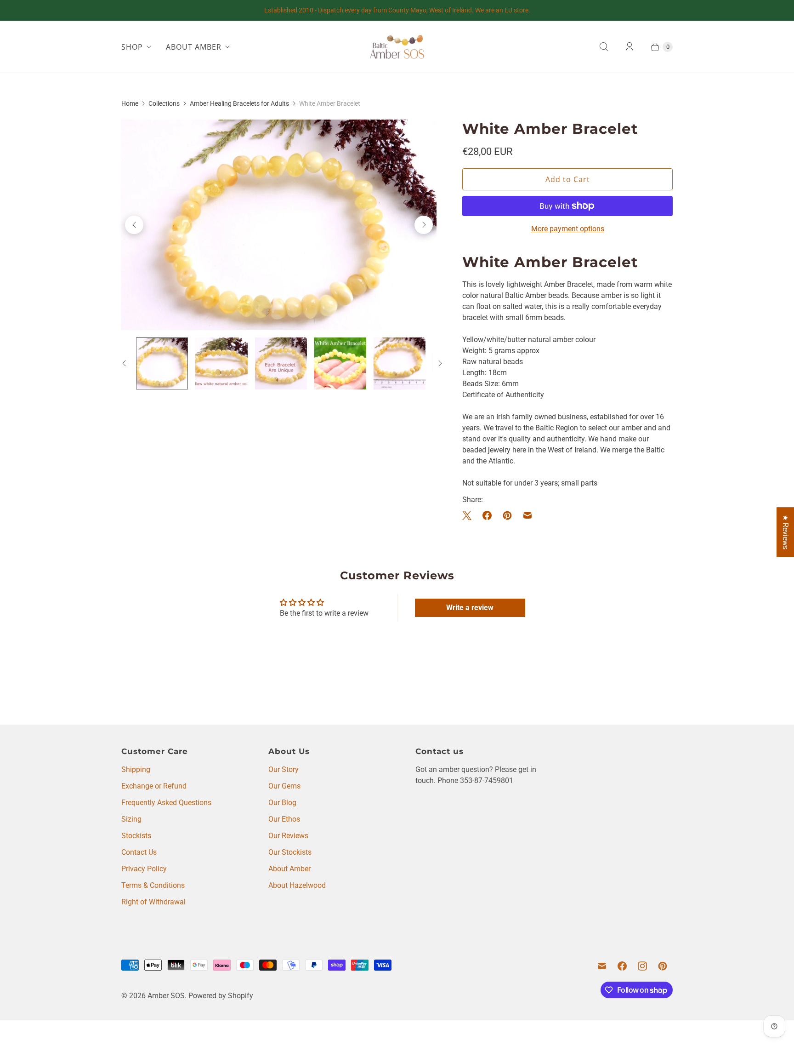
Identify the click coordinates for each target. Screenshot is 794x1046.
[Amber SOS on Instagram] (642, 966)
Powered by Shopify (220, 995)
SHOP (132, 47)
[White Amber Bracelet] (279, 225)
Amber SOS (166, 995)
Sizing (131, 819)
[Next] (423, 225)
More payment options (567, 228)
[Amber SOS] (397, 46)
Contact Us (139, 852)
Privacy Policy (144, 868)
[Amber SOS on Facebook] (622, 966)
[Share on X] (469, 515)
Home (129, 103)
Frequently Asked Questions (166, 802)
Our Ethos (284, 819)
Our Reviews (288, 835)
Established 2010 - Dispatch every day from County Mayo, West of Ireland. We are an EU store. (397, 10)
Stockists (136, 835)
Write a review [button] (469, 607)
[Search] (604, 47)
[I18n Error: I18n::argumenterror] (162, 363)
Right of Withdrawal (153, 901)
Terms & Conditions (153, 885)
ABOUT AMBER (193, 47)
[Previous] (134, 225)
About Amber (289, 868)
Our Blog (282, 802)
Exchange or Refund (154, 786)
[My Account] (629, 47)
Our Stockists (290, 852)
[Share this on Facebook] (487, 515)
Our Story (283, 769)
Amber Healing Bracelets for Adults (239, 103)
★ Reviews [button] (785, 531)
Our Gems (284, 786)
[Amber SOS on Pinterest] (662, 966)
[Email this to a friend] (527, 515)
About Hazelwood (297, 885)
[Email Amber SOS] (602, 966)
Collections (164, 103)
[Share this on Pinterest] (507, 515)
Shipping (135, 769)
